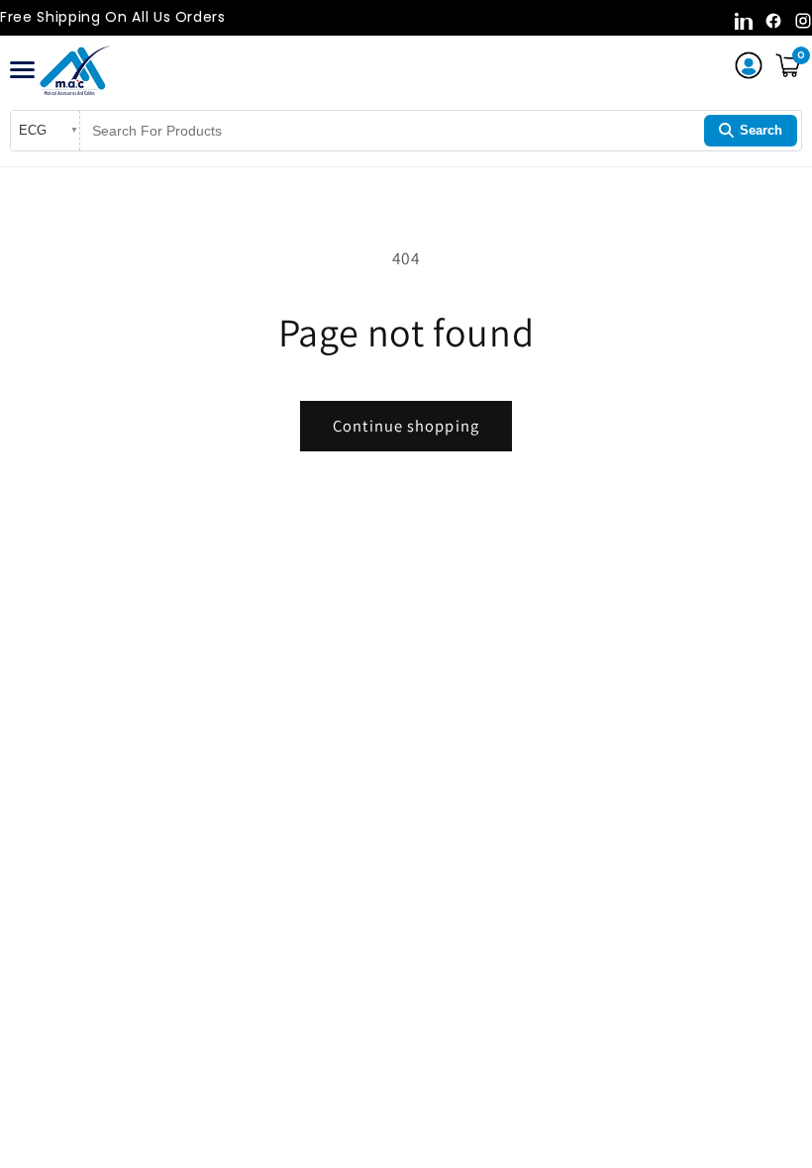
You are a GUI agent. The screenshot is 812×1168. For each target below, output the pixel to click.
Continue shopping (406, 426)
